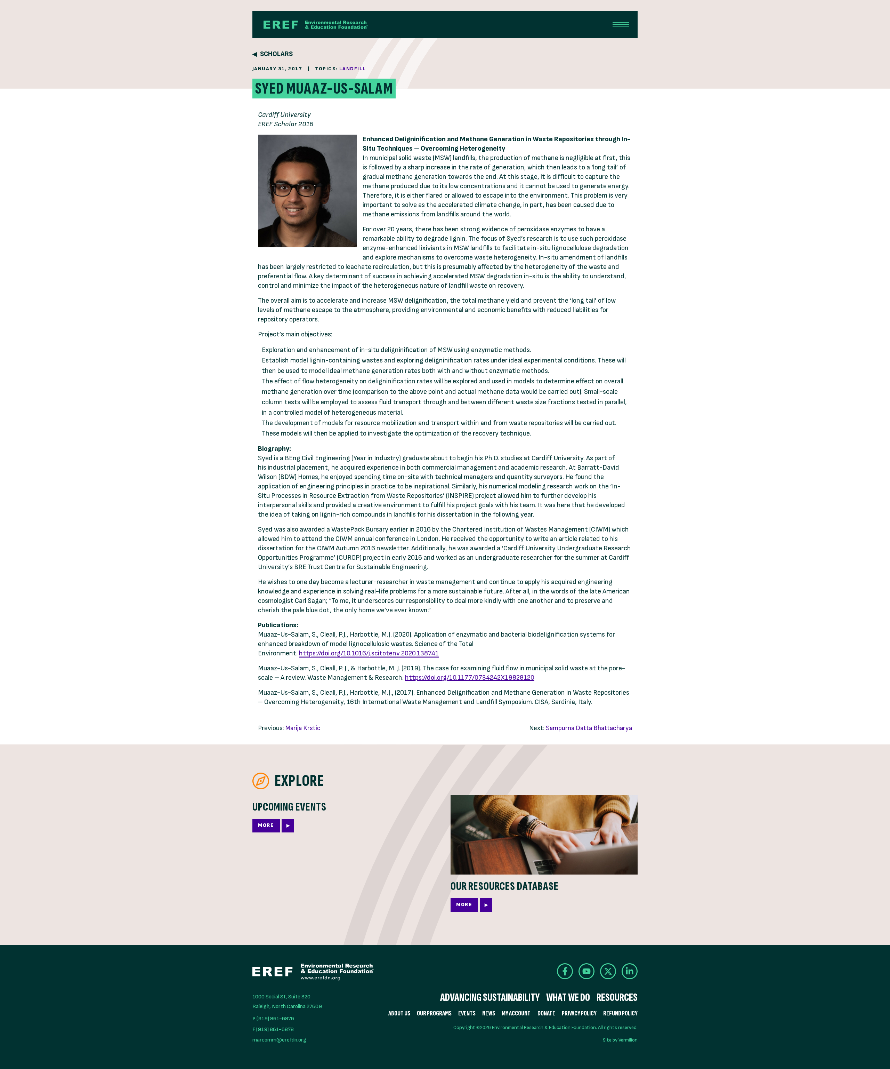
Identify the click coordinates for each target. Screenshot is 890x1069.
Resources (617, 997)
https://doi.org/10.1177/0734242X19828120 (469, 677)
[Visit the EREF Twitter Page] (608, 971)
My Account (516, 1014)
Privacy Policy (579, 1014)
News (488, 1014)
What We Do (568, 997)
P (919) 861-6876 (273, 1018)
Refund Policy (620, 1014)
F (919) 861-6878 (273, 1029)
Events (467, 1014)
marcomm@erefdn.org (279, 1040)
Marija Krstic (303, 728)
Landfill (352, 69)
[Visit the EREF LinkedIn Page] (630, 971)
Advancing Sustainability (490, 997)
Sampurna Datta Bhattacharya (589, 728)
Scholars (276, 54)
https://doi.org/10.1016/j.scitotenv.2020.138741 (369, 653)
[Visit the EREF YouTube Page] (586, 971)
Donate (546, 1014)
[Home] (315, 24)
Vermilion (628, 1040)
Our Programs (434, 1014)
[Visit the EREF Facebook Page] (565, 971)
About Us (399, 1014)
